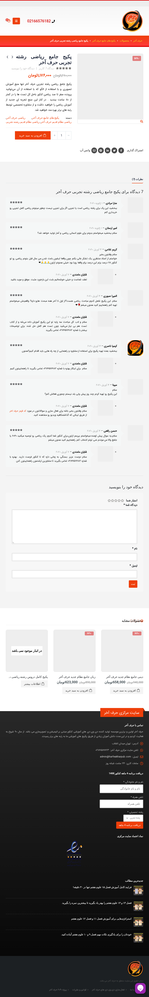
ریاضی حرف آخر (15, 117)
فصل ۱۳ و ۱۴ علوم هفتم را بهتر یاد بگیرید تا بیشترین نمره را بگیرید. (97, 902)
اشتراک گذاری (135, 150)
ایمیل (94, 150)
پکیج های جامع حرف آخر (103, 40)
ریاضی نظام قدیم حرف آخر (56, 121)
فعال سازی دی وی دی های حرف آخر (108, 990)
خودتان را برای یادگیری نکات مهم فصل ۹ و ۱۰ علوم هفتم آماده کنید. (96, 934)
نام (134, 548)
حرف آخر (137, 40)
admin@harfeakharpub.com (115, 757)
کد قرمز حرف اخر (18, 411)
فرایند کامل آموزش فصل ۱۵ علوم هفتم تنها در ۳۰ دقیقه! (102, 887)
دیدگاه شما (130, 505)
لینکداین (107, 150)
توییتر (114, 150)
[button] (142, 620)
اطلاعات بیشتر (32, 684)
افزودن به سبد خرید (30, 135)
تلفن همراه (137, 797)
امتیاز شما (131, 500)
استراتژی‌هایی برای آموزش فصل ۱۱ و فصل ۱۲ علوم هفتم (101, 918)
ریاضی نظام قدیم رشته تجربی (23, 121)
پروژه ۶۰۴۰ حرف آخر (58, 990)
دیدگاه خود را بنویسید (22, 68)
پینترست (101, 150)
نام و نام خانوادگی (133, 782)
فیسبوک (121, 150)
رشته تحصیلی (135, 812)
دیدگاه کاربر (46, 68)
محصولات (124, 40)
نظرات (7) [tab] (137, 179)
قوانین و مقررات (79, 990)
